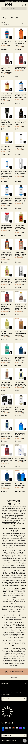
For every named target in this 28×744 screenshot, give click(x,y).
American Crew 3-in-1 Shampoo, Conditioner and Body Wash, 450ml (7, 69)
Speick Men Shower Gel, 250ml (6, 42)
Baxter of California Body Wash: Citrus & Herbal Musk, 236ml (21, 200)
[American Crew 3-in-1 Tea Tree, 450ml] (21, 59)
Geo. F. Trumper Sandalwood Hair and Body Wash (6, 148)
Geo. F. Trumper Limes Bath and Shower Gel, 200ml (6, 281)
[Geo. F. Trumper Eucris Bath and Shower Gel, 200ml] (7, 113)
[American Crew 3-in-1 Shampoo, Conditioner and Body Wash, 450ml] (7, 59)
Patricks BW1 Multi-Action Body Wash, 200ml (20, 173)
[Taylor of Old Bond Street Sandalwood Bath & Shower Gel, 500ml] (7, 86)
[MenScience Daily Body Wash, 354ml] (21, 138)
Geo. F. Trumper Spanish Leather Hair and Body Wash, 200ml (21, 228)
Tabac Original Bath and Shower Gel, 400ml (20, 43)
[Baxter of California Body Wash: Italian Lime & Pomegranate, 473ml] (7, 163)
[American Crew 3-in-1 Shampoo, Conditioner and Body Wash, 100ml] (7, 296)
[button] (25, 4)
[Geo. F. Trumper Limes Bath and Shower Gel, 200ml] (7, 271)
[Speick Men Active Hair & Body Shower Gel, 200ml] (7, 217)
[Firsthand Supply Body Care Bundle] (21, 475)
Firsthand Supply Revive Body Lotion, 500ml (20, 435)
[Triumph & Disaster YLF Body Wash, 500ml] (21, 113)
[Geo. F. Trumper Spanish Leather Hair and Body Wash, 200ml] (21, 217)
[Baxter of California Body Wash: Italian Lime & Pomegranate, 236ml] (7, 190)
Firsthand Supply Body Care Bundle (20, 484)
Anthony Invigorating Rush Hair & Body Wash (6, 358)
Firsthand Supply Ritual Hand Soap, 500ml (6, 485)
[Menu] (2, 4)
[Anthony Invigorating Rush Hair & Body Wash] (7, 349)
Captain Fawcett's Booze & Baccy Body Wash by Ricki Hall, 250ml (6, 255)
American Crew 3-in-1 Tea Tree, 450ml (21, 68)
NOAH (6, 740)
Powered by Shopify (12, 740)
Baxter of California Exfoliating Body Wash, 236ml (20, 409)
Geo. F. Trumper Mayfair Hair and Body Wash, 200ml (20, 384)
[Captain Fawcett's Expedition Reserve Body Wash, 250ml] (21, 244)
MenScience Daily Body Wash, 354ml (20, 147)
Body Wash (7, 13)
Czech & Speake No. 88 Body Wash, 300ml (6, 409)
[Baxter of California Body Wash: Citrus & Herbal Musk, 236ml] (21, 190)
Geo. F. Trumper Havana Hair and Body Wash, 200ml (6, 384)
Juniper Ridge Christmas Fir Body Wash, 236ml (20, 333)
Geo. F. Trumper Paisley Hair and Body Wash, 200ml (6, 434)
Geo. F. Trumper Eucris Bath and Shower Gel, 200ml (6, 122)
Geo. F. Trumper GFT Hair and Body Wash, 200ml (6, 333)
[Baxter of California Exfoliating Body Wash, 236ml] (21, 400)
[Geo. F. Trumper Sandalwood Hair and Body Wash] (7, 138)
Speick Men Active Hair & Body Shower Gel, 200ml (6, 227)
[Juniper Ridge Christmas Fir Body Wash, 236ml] (21, 324)
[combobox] (14, 8)
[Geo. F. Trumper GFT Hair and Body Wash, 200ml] (7, 323)
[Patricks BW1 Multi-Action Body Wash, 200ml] (21, 163)
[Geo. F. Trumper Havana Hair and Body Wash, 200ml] (7, 374)
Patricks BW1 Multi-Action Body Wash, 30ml (20, 281)
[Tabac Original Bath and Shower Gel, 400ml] (21, 34)
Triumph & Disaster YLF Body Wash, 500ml (20, 122)
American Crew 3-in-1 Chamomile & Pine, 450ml (7, 460)
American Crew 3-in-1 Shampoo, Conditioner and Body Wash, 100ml (7, 307)
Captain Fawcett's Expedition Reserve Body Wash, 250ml (20, 254)
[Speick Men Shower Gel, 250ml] (7, 33)
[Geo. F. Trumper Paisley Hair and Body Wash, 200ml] (7, 425)
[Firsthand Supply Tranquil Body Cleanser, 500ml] (21, 349)
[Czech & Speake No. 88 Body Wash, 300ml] (7, 399)
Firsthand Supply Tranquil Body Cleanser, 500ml (20, 358)
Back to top (14, 677)
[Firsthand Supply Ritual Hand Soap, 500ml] (7, 475)
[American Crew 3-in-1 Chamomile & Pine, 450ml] (7, 450)
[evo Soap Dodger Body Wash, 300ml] (21, 450)
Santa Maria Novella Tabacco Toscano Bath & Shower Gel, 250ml (20, 307)
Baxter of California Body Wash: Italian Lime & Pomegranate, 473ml (6, 174)
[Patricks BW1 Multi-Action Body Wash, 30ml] (21, 271)
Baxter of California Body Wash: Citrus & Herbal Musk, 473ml (21, 95)
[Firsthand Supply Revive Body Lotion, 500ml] (21, 425)
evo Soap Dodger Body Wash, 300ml (20, 459)
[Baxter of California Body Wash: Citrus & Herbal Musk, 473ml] (21, 86)
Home (2, 13)
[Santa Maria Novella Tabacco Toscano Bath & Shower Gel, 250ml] (21, 297)
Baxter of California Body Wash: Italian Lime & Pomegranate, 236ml (7, 201)
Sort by (3, 22)
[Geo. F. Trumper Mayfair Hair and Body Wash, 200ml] (21, 374)
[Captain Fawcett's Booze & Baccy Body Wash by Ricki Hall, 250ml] (7, 244)
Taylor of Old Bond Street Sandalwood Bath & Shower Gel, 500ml (6, 96)
